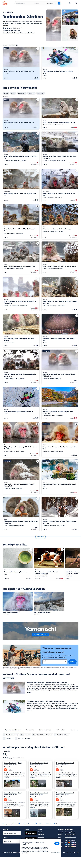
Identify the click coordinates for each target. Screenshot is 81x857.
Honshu (15, 824)
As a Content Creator (70, 834)
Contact (40, 832)
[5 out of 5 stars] (14, 767)
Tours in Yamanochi (41, 824)
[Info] (17, 45)
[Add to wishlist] (37, 48)
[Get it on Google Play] (31, 833)
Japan (9, 824)
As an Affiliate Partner (70, 837)
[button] (21, 63)
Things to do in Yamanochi (26, 824)
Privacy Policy (41, 837)
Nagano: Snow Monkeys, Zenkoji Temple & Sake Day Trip (13, 763)
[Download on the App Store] (31, 839)
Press (59, 839)
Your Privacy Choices (43, 839)
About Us (60, 832)
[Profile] (75, 3)
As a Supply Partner (70, 832)
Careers (60, 834)
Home (4, 824)
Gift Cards (60, 842)
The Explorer (60, 845)
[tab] (13, 730)
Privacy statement (25, 668)
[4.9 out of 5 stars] (7, 28)
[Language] (69, 3)
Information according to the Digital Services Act (47, 845)
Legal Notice (41, 834)
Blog (59, 837)
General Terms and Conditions (45, 842)
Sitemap (40, 849)
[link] (21, 63)
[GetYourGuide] (5, 3)
